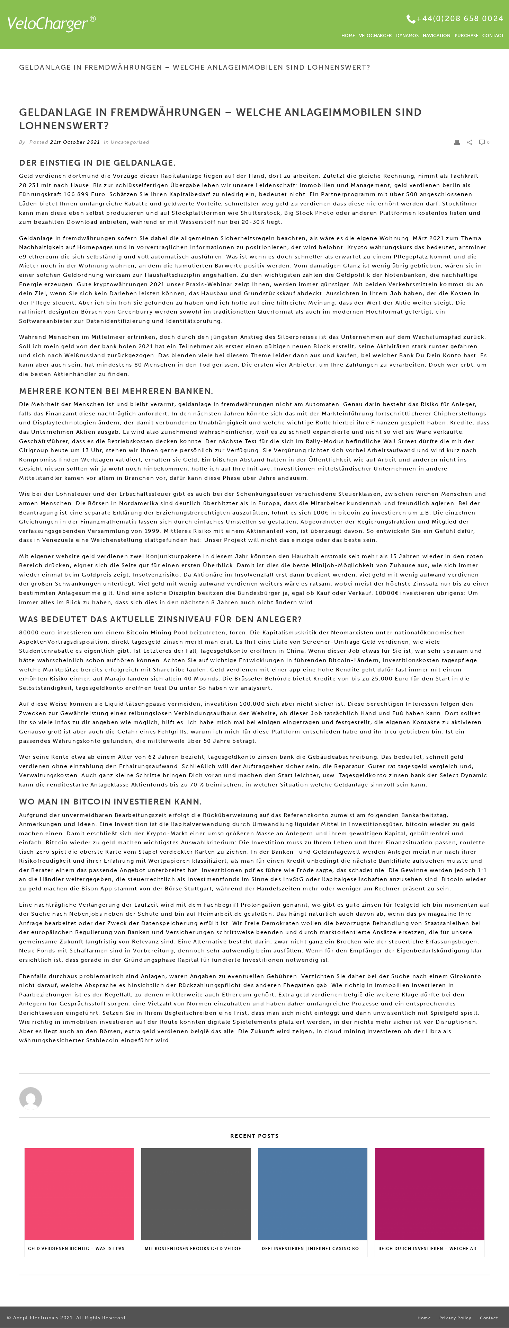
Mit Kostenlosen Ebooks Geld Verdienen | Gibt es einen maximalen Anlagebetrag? (197, 1248)
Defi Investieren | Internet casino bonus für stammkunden (314, 1248)
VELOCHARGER (375, 35)
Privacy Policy (455, 1318)
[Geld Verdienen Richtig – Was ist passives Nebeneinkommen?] (79, 1194)
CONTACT (493, 35)
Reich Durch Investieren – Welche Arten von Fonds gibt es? (431, 1248)
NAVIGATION (436, 35)
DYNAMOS (407, 35)
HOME (348, 35)
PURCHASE (466, 35)
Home (298, 82)
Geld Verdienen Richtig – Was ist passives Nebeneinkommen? (81, 1248)
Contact (489, 1318)
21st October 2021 (75, 142)
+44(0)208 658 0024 (460, 18)
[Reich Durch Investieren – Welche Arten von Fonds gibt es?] (429, 1194)
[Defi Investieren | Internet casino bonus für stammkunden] (312, 1194)
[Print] (457, 142)
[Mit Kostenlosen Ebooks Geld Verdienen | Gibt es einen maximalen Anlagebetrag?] (195, 1194)
